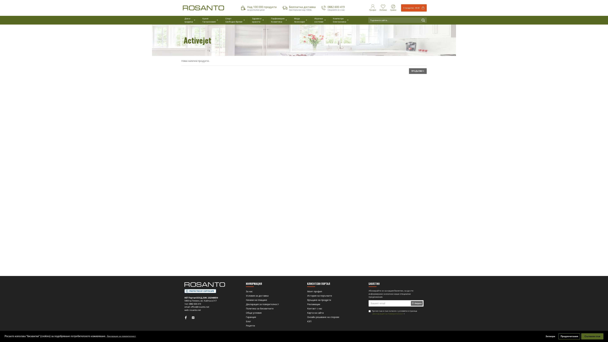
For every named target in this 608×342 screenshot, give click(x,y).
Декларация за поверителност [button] (121, 336)
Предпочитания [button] (569, 336)
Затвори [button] (550, 336)
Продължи (416, 71)
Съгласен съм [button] (592, 336)
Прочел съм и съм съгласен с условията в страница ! (394, 312)
